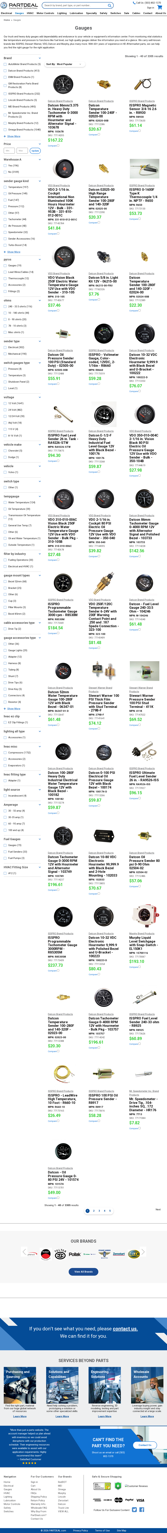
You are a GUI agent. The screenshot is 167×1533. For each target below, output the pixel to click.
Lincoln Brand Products (22, 100)
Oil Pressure (17, 193)
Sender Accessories (21, 238)
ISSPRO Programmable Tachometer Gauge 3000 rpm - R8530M (62, 609)
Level (12, 388)
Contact (147, 13)
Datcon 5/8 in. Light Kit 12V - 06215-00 (103, 279)
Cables (136, 13)
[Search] (109, 5)
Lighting (62, 13)
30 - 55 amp (16, 810)
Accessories (16, 284)
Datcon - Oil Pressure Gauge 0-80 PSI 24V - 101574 (63, 1176)
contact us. (125, 1328)
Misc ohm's (16, 332)
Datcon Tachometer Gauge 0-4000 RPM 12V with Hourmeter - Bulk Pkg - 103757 (104, 1024)
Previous (24, 1252)
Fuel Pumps (16, 858)
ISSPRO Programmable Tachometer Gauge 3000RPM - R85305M (62, 945)
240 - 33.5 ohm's (20, 306)
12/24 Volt (16, 416)
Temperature (18, 187)
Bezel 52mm (17, 581)
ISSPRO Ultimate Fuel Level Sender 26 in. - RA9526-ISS (144, 776)
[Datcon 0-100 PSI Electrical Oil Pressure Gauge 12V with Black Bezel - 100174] (104, 751)
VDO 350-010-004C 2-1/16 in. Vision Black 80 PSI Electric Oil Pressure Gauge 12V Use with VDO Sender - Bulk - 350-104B (143, 448)
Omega (62, 1489)
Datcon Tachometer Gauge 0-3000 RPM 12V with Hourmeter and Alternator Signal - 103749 (63, 864)
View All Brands (84, 1271)
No (13, 171)
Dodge (13, 457)
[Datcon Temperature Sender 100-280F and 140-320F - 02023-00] (63, 997)
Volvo (13, 472)
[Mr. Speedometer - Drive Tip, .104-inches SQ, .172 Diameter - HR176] (144, 1074)
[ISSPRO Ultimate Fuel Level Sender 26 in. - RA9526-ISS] (144, 751)
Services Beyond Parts (83, 1360)
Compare (52, 146)
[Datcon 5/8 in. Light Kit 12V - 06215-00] (104, 256)
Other (13, 212)
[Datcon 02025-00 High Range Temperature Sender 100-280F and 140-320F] (104, 168)
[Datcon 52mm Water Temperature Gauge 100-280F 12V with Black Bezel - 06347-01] (63, 671)
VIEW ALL (63, 1511)
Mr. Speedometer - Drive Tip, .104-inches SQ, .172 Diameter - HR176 (143, 1104)
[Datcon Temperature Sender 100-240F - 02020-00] (104, 84)
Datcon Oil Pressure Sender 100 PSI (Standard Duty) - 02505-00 (62, 360)
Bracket (14, 588)
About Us (160, 13)
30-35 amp (15, 817)
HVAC (30, 13)
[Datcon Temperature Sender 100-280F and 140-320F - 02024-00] (144, 256)
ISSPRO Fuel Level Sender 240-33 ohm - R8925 (144, 1022)
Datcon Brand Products (23, 70)
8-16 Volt (15, 435)
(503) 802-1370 (153, 2)
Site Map (121, 1530)
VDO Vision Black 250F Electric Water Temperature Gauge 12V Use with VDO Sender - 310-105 (63, 285)
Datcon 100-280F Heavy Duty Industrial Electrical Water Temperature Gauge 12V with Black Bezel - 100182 (62, 784)
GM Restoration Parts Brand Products (23, 85)
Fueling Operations (20, 559)
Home (7, 1482)
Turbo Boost (17, 245)
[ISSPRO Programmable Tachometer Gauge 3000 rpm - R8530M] (63, 583)
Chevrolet (15, 450)
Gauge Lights (17, 650)
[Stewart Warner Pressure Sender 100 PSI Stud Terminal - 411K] (144, 671)
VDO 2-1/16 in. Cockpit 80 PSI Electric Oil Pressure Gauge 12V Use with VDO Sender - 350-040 (102, 529)
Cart (33, 1485)
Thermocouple (18, 278)
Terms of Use (102, 1530)
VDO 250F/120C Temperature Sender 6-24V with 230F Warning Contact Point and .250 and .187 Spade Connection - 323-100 (104, 617)
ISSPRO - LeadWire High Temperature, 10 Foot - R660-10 (62, 1099)
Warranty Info (38, 1504)
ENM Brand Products (21, 77)
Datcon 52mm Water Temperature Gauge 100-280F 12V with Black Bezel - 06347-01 (62, 699)
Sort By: (50, 64)
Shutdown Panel (18, 381)
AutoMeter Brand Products (24, 64)
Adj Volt (15, 422)
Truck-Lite (63, 1507)
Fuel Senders (17, 851)
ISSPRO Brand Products (24, 93)
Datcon (62, 1504)
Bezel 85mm (16, 613)
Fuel (13, 200)
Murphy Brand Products (23, 123)
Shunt (13, 676)
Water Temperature (21, 502)
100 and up (16, 830)
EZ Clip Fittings (18, 722)
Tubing (13, 669)
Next (158, 1209)
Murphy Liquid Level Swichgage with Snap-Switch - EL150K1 (143, 943)
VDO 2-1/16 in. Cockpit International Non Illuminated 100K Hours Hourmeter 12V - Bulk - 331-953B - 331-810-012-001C (61, 202)
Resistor (14, 702)
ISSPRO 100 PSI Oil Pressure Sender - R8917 (103, 1099)
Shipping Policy (39, 1496)
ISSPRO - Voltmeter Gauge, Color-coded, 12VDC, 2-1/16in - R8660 (104, 360)
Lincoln (62, 1496)
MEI (60, 1485)
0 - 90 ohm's (17, 319)
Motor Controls (45, 13)
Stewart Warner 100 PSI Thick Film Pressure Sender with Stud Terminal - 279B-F (104, 703)
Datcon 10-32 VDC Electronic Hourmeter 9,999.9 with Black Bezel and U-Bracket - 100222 (143, 364)
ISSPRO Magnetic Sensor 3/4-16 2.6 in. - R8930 (142, 109)
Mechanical (17, 353)
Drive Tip (14, 628)
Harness (14, 663)
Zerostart (63, 1500)
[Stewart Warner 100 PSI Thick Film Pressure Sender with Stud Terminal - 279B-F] (104, 671)
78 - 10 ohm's (17, 325)
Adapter (15, 656)
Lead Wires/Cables (20, 272)
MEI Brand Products (22, 106)
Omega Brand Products (24, 129)
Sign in (150, 7)
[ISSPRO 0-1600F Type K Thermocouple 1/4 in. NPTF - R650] (144, 168)
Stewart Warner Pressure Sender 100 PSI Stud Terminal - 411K (142, 701)
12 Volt (15, 403)
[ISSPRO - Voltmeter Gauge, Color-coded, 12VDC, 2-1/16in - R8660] (104, 333)
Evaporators (16, 765)
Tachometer (17, 219)
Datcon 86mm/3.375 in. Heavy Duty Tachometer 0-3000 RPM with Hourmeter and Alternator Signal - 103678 (63, 116)
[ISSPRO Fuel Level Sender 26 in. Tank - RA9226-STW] (63, 414)
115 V (13, 429)
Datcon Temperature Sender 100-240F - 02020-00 (103, 111)
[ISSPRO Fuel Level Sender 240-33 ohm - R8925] (144, 997)
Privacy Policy (80, 1530)
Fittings (14, 291)
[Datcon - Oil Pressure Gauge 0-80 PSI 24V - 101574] (63, 1151)
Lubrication (76, 13)
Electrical (6, 13)
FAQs (34, 1493)
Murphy (62, 1493)
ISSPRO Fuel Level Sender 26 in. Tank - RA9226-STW (63, 439)
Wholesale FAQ (39, 1507)
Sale (126, 13)
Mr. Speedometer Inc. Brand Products (23, 115)
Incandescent (17, 795)
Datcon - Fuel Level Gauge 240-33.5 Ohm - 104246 (144, 607)
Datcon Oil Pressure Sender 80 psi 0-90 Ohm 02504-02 (144, 862)
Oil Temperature (19, 509)
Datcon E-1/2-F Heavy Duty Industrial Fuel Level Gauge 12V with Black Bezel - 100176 (102, 445)
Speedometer (18, 232)
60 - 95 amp (16, 823)
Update (35, 151)
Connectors (16, 695)
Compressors (19, 752)
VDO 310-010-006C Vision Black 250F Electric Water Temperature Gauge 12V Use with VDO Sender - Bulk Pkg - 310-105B (63, 531)
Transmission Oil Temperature (24, 517)
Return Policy (38, 1500)
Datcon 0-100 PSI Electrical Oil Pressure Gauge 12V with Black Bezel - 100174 (102, 780)
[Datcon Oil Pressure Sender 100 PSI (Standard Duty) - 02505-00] (63, 333)
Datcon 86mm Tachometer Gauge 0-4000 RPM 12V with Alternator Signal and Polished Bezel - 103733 (144, 529)
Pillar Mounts (17, 607)
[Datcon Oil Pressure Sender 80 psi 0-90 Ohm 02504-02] (144, 836)
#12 (12, 873)
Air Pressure (17, 225)
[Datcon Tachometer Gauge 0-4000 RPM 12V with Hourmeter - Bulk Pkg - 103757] (104, 997)
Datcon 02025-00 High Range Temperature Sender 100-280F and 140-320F (102, 197)
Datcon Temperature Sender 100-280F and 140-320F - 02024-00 (142, 285)
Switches (115, 13)
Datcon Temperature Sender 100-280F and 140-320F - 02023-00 (61, 1026)
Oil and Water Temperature (24, 538)
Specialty (91, 13)
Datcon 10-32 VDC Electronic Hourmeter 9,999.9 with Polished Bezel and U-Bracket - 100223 (104, 947)
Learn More (20, 1416)
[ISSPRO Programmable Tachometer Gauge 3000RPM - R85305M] (63, 916)
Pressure (16, 206)
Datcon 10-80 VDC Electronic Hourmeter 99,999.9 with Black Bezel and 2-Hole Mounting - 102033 (104, 866)
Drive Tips (15, 682)
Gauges (19, 13)
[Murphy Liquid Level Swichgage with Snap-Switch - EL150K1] (144, 916)
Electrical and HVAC (20, 566)
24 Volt (15, 409)
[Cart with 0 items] (159, 7)
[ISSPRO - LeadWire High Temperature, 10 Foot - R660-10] (63, 1074)
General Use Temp (19, 525)
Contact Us (145, 1445)
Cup (12, 600)
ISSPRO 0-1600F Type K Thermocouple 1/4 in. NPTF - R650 (143, 195)
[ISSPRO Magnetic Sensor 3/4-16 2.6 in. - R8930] (144, 84)
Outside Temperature (21, 544)
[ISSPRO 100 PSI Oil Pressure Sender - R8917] (104, 1074)
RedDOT (62, 1482)
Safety (103, 13)
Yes (13, 165)
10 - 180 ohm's (18, 312)
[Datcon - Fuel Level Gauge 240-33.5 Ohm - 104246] (144, 583)
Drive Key (15, 689)
